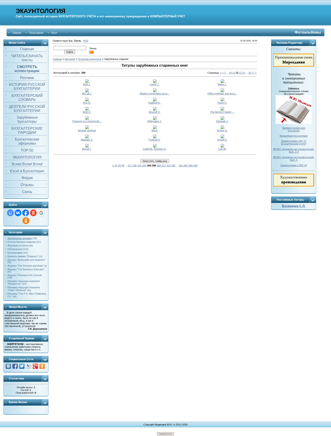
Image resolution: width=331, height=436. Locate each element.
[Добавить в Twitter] (22, 366)
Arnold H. (222, 139)
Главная (16, 32)
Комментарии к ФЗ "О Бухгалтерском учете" (293, 142)
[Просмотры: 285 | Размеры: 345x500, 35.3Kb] (155, 119)
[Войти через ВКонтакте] (18, 212)
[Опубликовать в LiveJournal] (28, 366)
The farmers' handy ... (222, 112)
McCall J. (87, 93)
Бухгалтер (293, 130)
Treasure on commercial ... (87, 121)
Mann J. (222, 84)
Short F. (87, 112)
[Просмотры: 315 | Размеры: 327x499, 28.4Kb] (222, 128)
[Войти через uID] (10, 212)
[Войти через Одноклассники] (26, 220)
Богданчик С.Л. (294, 206)
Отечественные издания (21, 242)
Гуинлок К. (154, 139)
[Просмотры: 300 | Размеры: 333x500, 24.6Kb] (87, 137)
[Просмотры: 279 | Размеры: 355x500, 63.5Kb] (222, 100)
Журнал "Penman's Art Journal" (24, 275)
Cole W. (222, 149)
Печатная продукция (89, 59)
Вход (54, 32)
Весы (155, 130)
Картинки (70, 59)
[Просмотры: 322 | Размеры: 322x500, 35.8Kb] (222, 82)
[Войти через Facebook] (25, 212)
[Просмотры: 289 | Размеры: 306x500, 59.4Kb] (87, 119)
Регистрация (36, 32)
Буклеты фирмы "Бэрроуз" (22, 256)
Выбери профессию (293, 128)
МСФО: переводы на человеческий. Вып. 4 (293, 158)
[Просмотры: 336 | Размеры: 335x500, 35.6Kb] (155, 146)
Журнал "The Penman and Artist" (25, 265)
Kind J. (87, 84)
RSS (85, 40)
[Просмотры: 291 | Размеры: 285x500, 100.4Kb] (87, 100)
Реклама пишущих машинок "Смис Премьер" (23, 288)
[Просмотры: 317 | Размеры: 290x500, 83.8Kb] (155, 137)
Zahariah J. (222, 121)
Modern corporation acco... (154, 93)
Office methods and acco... (222, 93)
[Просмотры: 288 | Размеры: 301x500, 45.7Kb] (222, 137)
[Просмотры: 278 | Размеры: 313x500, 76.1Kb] (155, 128)
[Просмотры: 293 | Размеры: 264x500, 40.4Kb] (87, 91)
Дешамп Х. (87, 139)
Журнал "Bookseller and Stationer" (26, 260)
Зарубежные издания (19, 238)
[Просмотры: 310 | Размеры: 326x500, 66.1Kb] (87, 82)
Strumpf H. (154, 112)
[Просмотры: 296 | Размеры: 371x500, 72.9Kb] (155, 91)
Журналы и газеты (18, 245)
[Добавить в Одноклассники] (42, 366)
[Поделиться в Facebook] (15, 366)
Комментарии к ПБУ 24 (294, 165)
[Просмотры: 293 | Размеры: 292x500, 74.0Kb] (222, 119)
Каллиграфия (15, 252)
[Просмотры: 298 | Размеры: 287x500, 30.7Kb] (87, 146)
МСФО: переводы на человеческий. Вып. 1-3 (293, 150)
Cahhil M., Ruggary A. (154, 149)
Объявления (14, 249)
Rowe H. (222, 102)
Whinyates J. (154, 121)
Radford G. (154, 102)
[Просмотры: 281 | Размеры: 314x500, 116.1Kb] (87, 128)
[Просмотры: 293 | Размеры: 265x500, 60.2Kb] (222, 109)
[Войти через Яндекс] (33, 212)
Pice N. (87, 102)
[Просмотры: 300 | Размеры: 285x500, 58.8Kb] (87, 109)
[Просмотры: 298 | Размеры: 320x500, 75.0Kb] (155, 109)
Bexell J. (86, 149)
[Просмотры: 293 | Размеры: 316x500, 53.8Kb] (222, 91)
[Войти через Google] (41, 212)
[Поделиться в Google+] (35, 366)
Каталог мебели (87, 130)
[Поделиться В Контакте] (8, 366)
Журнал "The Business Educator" (26, 269)
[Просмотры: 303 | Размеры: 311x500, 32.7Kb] (155, 82)
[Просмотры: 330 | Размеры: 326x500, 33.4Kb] (155, 100)
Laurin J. (154, 84)
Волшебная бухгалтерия (294, 135)
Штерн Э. (222, 130)
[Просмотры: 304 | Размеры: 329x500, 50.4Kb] (222, 146)
